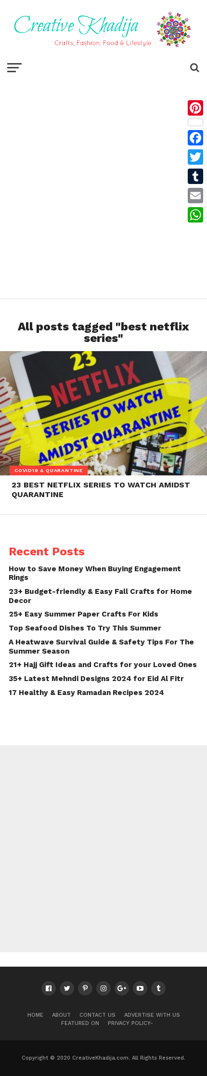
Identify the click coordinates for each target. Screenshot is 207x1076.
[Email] (195, 195)
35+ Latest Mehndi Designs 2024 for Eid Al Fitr (96, 678)
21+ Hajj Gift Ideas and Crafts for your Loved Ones (103, 664)
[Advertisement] (103, 185)
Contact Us (97, 1015)
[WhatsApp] (195, 214)
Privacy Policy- (130, 1023)
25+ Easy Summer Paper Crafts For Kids (83, 614)
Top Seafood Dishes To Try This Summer (85, 628)
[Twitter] (195, 157)
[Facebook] (195, 137)
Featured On (80, 1023)
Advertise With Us (152, 1015)
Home (35, 1015)
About (61, 1015)
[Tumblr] (195, 176)
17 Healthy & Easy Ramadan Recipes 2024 (86, 692)
